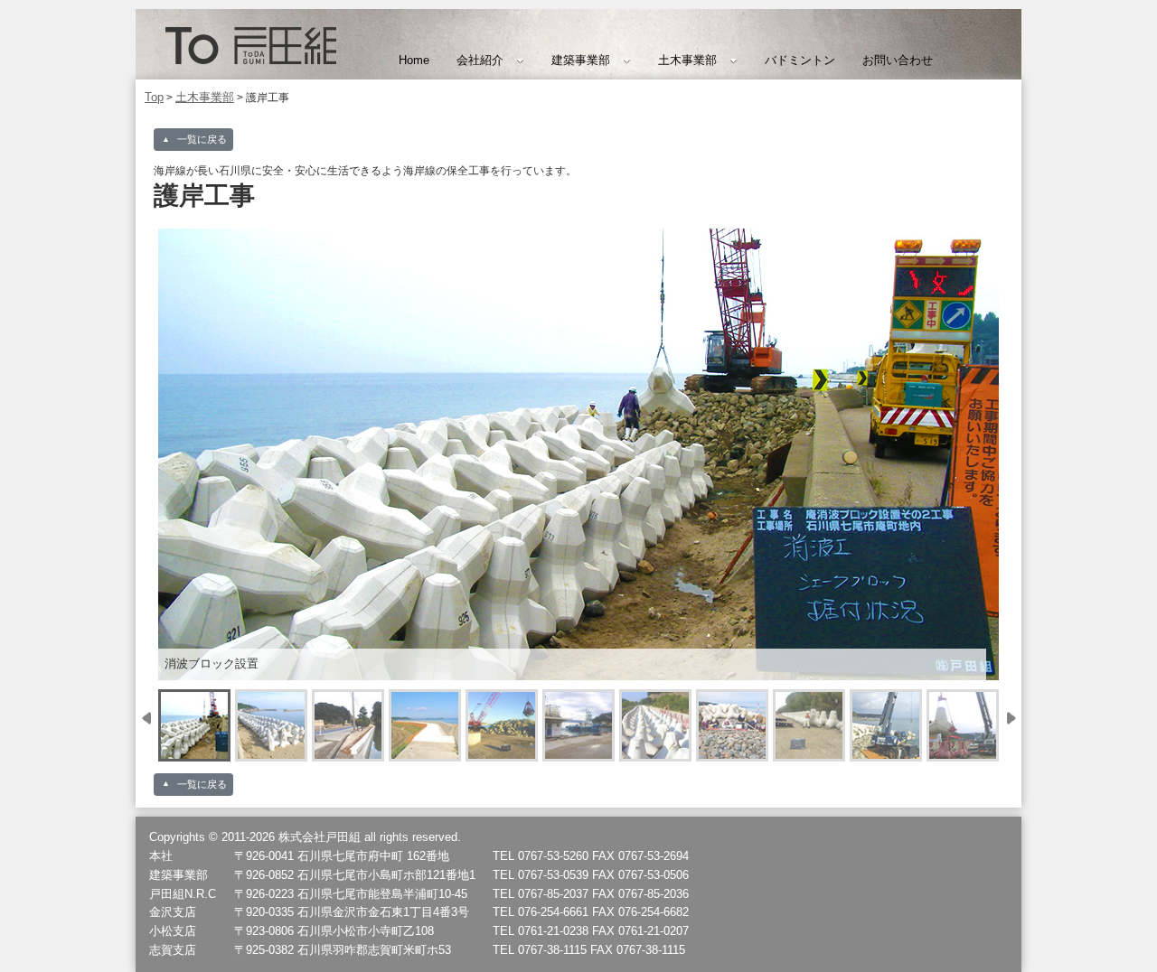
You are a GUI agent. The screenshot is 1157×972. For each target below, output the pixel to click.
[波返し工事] (348, 725)
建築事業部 (580, 60)
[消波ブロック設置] (194, 725)
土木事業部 (687, 60)
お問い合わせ (897, 60)
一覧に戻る (202, 139)
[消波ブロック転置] (809, 725)
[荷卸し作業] (502, 725)
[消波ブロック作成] (655, 725)
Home (414, 60)
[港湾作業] (578, 725)
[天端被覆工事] (425, 725)
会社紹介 (479, 60)
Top (154, 97)
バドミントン (800, 60)
